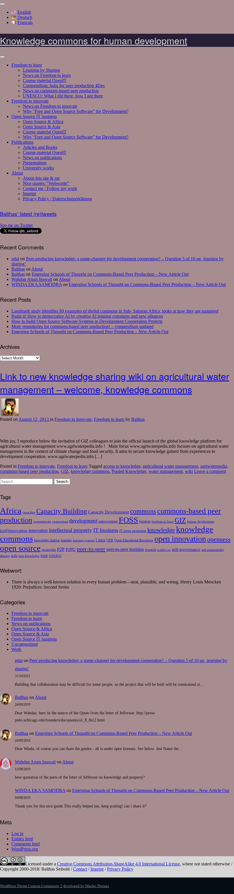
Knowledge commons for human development (93, 40)
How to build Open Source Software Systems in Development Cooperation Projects (86, 321)
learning (66, 540)
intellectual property (70, 530)
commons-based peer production (29, 471)
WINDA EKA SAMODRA (36, 284)
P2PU (71, 549)
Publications (22, 142)
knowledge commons (90, 471)
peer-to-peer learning (125, 549)
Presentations (35, 162)
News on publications (42, 157)
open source (20, 548)
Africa (10, 510)
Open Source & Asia (41, 126)
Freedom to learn (26, 65)
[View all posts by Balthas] (10, 414)
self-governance (186, 549)
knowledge (161, 529)
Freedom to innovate (30, 101)
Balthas (18, 269)
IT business (105, 530)
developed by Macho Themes (86, 886)
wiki (189, 471)
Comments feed (25, 843)
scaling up (164, 549)
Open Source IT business (34, 116)
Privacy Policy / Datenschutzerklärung (57, 198)
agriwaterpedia (213, 466)
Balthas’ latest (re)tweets (28, 213)
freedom (144, 521)
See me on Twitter (16, 225)
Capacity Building (61, 511)
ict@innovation (13, 530)
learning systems (83, 540)
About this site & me (41, 178)
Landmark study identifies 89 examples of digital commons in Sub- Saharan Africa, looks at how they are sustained (114, 311)
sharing (5, 555)
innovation (38, 530)
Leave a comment (210, 471)
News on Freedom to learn (47, 75)
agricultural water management (170, 466)
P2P (60, 549)
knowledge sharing (47, 540)
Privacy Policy (120, 869)
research (150, 550)
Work (16, 649)
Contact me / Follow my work (50, 188)
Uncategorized (24, 644)
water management (166, 471)
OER (109, 540)
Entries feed (22, 838)
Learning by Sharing (41, 70)
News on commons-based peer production (61, 90)
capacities (29, 512)
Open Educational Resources (133, 540)
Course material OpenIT (44, 80)
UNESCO (55, 555)
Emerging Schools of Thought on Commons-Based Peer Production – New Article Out (110, 274)
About (17, 173)
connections (60, 521)
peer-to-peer (91, 549)
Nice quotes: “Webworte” (46, 183)
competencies (42, 521)
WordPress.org (24, 849)
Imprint (29, 193)
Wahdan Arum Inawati (31, 279)
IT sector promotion (132, 531)
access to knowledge (121, 466)
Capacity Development (108, 511)
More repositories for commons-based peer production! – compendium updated (82, 326)
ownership (49, 550)
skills (14, 555)
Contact (80, 869)
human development (200, 521)
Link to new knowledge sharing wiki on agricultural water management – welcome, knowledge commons (114, 382)
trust (44, 555)
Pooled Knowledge (129, 471)
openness (219, 539)
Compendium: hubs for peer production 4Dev (64, 85)
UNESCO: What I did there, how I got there (63, 95)
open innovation (180, 538)
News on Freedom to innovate (50, 106)
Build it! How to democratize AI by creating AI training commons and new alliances (87, 316)
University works (38, 167)
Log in (17, 833)
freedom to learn (163, 521)
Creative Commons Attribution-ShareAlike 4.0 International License (118, 863)
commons (143, 511)
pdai (15, 258)
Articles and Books (40, 147)
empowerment (108, 521)
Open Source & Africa (43, 121)
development (83, 521)
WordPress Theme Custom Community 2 (31, 886)
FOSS (128, 519)
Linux (100, 540)
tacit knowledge (29, 555)
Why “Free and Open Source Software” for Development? (75, 111)
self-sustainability (212, 549)
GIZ (64, 471)
